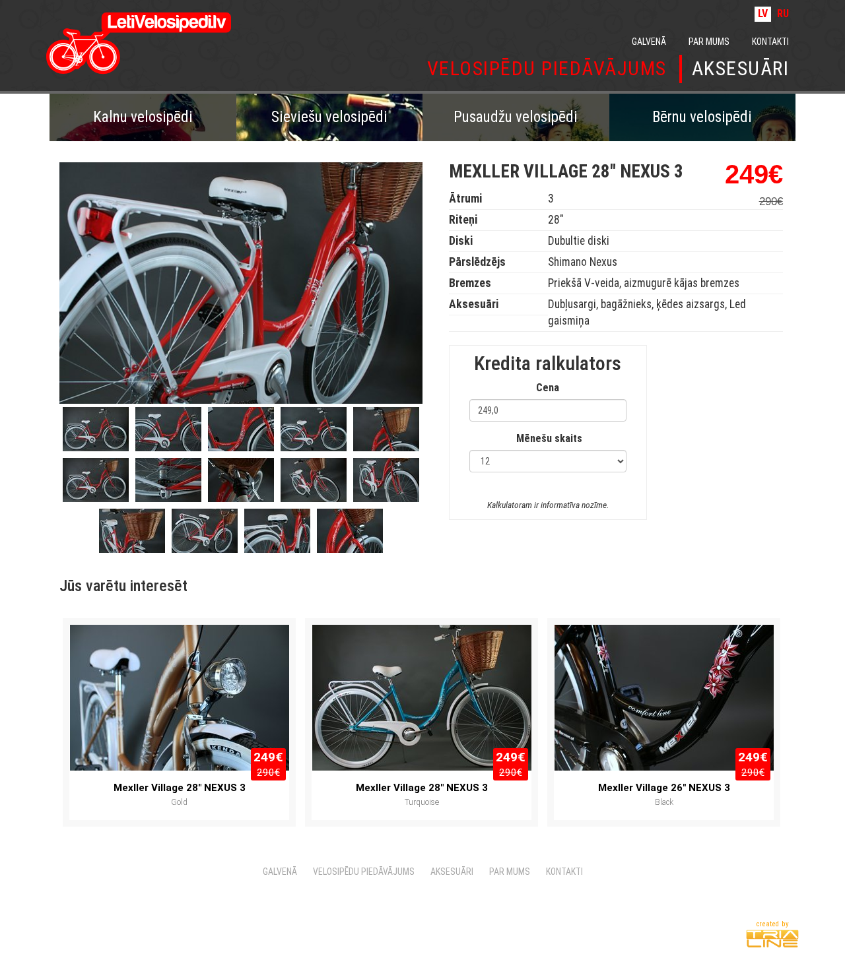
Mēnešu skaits (549, 438)
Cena (547, 387)
